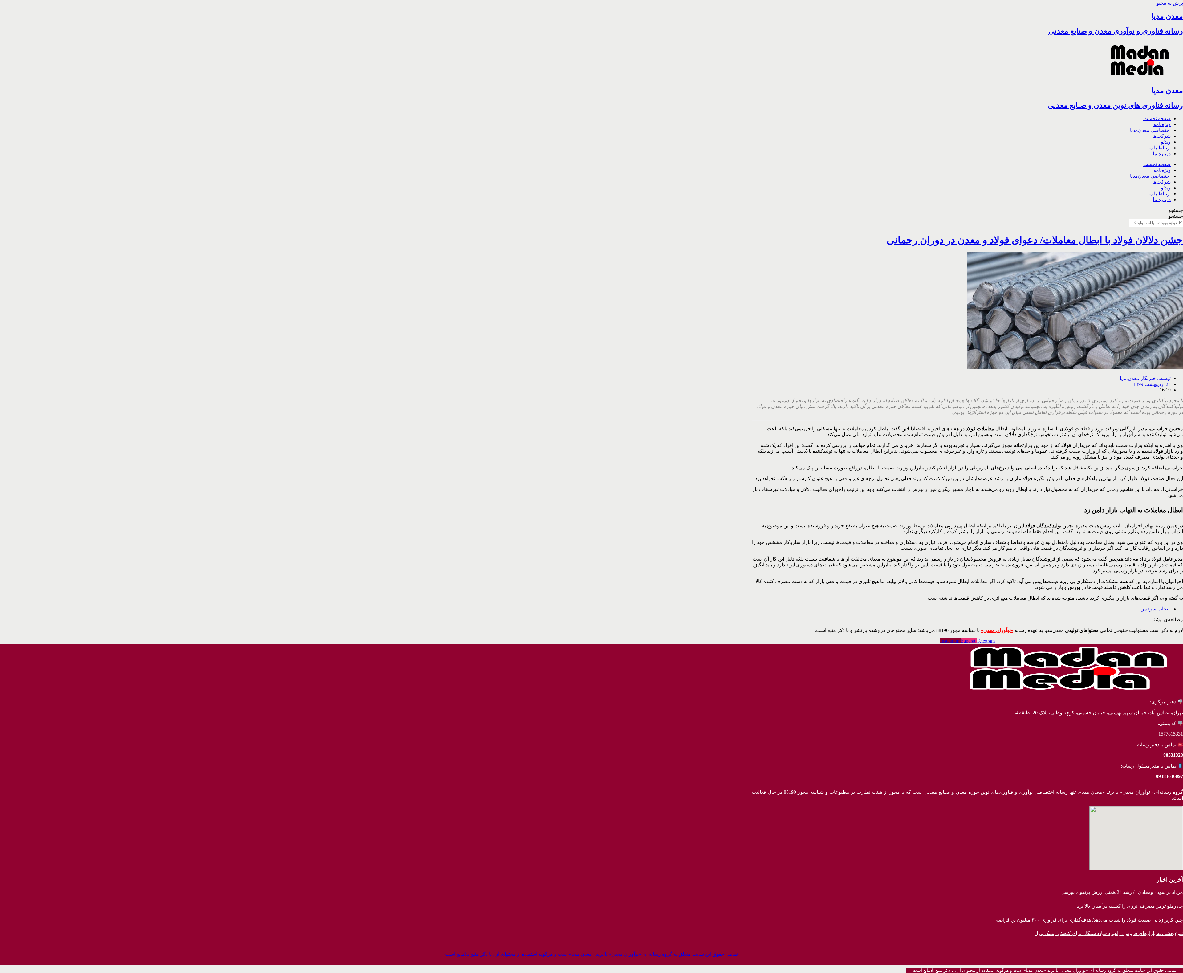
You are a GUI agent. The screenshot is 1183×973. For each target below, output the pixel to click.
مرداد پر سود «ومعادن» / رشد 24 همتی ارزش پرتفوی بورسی (1121, 892)
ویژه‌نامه (1162, 124)
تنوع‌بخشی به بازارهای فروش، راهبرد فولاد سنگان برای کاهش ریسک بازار (1108, 933)
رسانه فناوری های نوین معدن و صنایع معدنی (1115, 105)
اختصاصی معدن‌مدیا (1150, 130)
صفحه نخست (1157, 118)
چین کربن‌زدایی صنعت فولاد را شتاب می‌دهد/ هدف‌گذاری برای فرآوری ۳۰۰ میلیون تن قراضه (1089, 919)
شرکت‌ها (1162, 136)
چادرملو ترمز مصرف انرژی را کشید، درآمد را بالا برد (1130, 906)
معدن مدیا (1167, 16)
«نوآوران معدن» (997, 630)
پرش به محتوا (1169, 3)
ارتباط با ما (1159, 147)
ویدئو (1166, 141)
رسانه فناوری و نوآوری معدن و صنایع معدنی (1115, 31)
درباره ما (1162, 153)
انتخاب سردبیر (1156, 608)
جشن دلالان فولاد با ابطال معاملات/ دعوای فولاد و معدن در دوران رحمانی (1035, 239)
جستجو (1176, 210)
